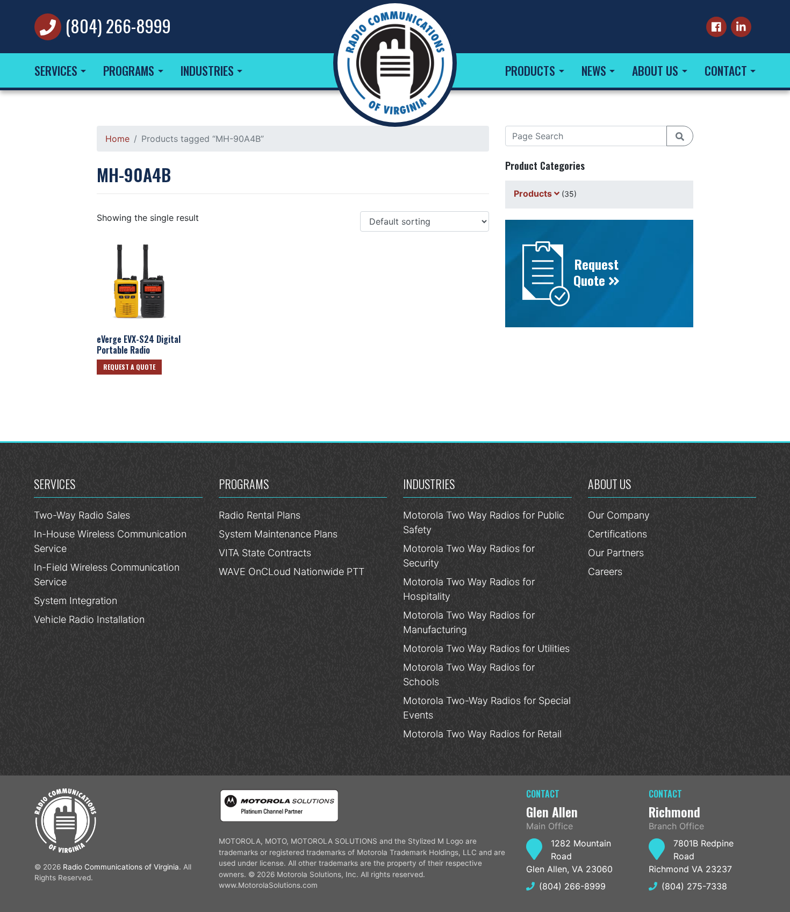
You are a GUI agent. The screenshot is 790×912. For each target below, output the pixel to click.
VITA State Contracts (265, 552)
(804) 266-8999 (118, 25)
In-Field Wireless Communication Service (106, 574)
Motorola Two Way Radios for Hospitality (469, 589)
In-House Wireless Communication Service (110, 541)
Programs (128, 70)
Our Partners (616, 552)
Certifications (617, 534)
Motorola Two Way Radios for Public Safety (483, 522)
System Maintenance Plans (278, 534)
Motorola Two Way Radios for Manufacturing (469, 622)
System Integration (75, 600)
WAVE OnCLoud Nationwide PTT (291, 571)
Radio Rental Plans (259, 515)
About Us (655, 70)
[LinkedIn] (741, 27)
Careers (605, 571)
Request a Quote (129, 366)
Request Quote (596, 272)
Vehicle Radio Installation (89, 619)
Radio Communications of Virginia (121, 867)
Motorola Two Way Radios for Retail (482, 733)
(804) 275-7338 (694, 886)
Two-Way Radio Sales (82, 515)
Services (55, 70)
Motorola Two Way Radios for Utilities (486, 648)
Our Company (619, 515)
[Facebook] (716, 27)
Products (530, 70)
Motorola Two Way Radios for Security (469, 556)
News (593, 70)
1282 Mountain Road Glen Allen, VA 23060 (569, 856)
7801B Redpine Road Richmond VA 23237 (691, 856)
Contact (726, 70)
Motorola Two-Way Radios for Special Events (487, 708)
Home (117, 138)
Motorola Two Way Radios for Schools (469, 674)
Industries (207, 70)
